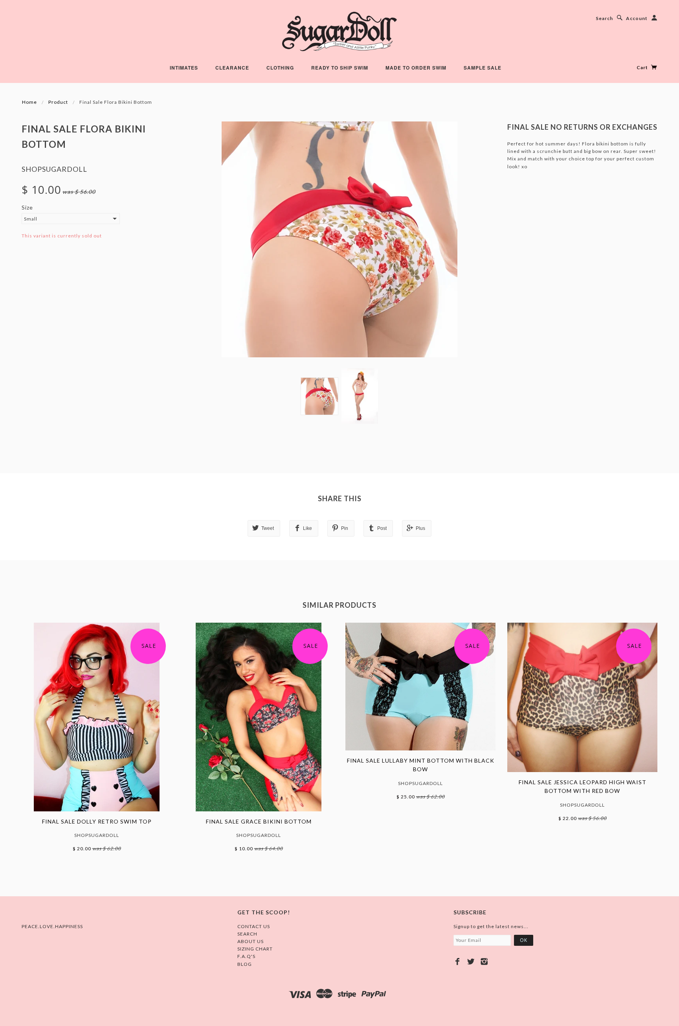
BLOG (244, 964)
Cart (643, 67)
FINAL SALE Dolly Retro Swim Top (97, 821)
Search (604, 18)
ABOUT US (250, 941)
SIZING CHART (255, 949)
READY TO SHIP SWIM (339, 67)
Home (29, 102)
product (58, 102)
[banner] (339, 31)
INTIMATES (184, 67)
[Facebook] (457, 961)
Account (637, 18)
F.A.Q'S (246, 956)
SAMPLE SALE (482, 67)
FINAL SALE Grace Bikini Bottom (259, 821)
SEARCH (247, 934)
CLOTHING (280, 67)
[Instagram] (484, 961)
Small (30, 219)
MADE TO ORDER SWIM (415, 67)
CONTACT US (253, 926)
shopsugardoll (54, 169)
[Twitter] (471, 961)
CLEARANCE (232, 67)
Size (27, 207)
